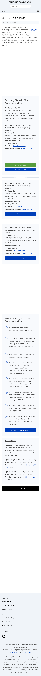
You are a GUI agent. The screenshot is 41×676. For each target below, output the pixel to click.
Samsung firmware (8, 605)
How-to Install (7, 622)
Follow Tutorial (26, 148)
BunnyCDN (27, 652)
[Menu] (38, 11)
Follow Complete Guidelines (20, 430)
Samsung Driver (7, 602)
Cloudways (13, 652)
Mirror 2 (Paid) (20, 170)
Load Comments (20, 488)
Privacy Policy (7, 609)
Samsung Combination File (20, 2)
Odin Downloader (19, 146)
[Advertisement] (20, 70)
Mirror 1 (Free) (20, 165)
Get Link (20, 214)
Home (4, 22)
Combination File (11, 22)
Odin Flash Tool (7, 625)
